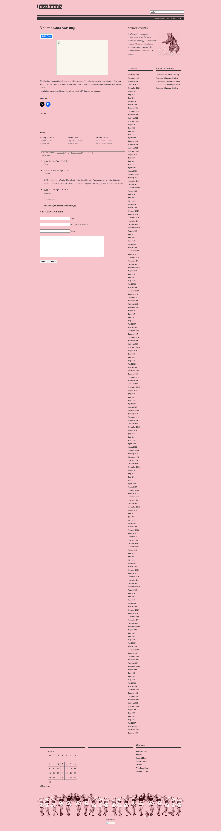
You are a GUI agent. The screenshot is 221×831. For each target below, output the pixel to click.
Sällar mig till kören (171, 78)
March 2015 (132, 407)
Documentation (141, 751)
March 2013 (132, 487)
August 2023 (132, 91)
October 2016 (133, 344)
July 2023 (131, 94)
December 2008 (133, 656)
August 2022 (132, 124)
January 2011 (133, 573)
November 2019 (134, 221)
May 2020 (131, 201)
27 (67, 777)
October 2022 (133, 118)
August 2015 (132, 390)
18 (58, 772)
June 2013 (131, 477)
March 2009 (132, 646)
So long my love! (47, 137)
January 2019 (133, 254)
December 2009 (133, 616)
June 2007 (131, 716)
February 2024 (133, 74)
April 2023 (132, 101)
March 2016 (132, 367)
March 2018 (132, 287)
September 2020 (134, 188)
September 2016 (134, 347)
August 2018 (132, 271)
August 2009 (132, 630)
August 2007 (132, 709)
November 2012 (134, 500)
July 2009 (131, 633)
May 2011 (131, 560)
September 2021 (134, 151)
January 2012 (133, 533)
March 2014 (132, 447)
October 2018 (133, 264)
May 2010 (131, 600)
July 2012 (131, 513)
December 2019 (133, 217)
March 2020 (132, 207)
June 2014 (131, 437)
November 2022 (134, 114)
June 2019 (131, 237)
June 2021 (131, 161)
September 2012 (134, 507)
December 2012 (133, 497)
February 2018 (133, 291)
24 (54, 777)
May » (49, 785)
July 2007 (131, 713)
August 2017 (132, 310)
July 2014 (131, 434)
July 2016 (131, 354)
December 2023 (133, 78)
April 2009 (132, 643)
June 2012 (131, 517)
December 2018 (133, 257)
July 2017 (131, 314)
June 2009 (131, 636)
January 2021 (133, 177)
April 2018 (132, 284)
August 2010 (132, 590)
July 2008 (131, 673)
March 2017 (132, 327)
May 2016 (131, 360)
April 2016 (132, 364)
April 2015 (132, 404)
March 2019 (132, 247)
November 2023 (134, 81)
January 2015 (133, 414)
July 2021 (131, 158)
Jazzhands (49, 7)
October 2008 (133, 663)
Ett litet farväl (102, 137)
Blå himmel (73, 137)
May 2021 (131, 164)
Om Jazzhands (159, 18)
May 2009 (131, 640)
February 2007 (133, 729)
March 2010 (132, 606)
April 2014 (132, 444)
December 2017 (133, 297)
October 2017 (133, 304)
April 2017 (132, 324)
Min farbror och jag (171, 74)
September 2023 (134, 88)
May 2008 (131, 680)
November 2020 (134, 181)
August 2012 (132, 510)
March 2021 (132, 171)
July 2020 (131, 194)
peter (46, 160)
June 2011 (131, 557)
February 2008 (133, 690)
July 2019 (131, 234)
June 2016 (131, 357)
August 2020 (132, 191)
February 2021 (133, 174)
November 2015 (134, 380)
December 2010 (133, 577)
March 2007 (132, 726)
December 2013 (133, 457)
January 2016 (133, 374)
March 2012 (132, 527)
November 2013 (134, 460)
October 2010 (133, 583)
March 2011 (132, 566)
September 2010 (134, 586)
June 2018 (131, 277)
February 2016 (133, 370)
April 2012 (132, 523)
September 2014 (134, 427)
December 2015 (133, 377)
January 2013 (133, 493)
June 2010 (131, 596)
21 (71, 772)
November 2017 (134, 301)
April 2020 (132, 204)
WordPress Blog (142, 768)
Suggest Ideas (141, 758)
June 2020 (131, 198)
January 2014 (133, 453)
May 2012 (131, 520)
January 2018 (133, 294)
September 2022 (134, 121)
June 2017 (131, 317)
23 (50, 777)
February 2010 (133, 610)
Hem (179, 18)
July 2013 (131, 473)
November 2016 (134, 340)
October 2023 (133, 85)
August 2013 (132, 470)
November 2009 (134, 620)
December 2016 (133, 337)
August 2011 (132, 550)
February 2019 (133, 251)
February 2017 (133, 331)
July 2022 (131, 128)
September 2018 (134, 267)
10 (54, 768)
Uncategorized (76, 153)
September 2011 (134, 547)
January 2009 (133, 653)
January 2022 (133, 141)
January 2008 (133, 693)
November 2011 (134, 540)
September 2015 (134, 387)
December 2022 (133, 111)
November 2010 (134, 580)
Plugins (138, 755)
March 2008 (132, 686)
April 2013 (132, 483)
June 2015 (131, 397)
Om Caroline (171, 18)
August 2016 (132, 350)
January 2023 (133, 108)
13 (67, 768)
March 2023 (132, 104)
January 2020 (133, 214)
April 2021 (132, 168)
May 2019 (131, 241)
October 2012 (133, 503)
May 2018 (131, 281)
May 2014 (131, 440)
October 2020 (133, 184)
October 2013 (133, 463)
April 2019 (132, 244)
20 (67, 772)
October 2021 (133, 148)
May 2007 (131, 719)
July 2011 (131, 553)
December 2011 (133, 536)
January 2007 (133, 733)
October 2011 (133, 543)
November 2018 (134, 261)
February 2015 (133, 410)
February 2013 (133, 490)
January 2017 (133, 334)
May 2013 (131, 480)
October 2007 (133, 703)
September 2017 (134, 307)
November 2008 (134, 660)
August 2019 (132, 231)
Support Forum (141, 761)
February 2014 (133, 450)
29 (75, 777)
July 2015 (131, 394)
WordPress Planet (142, 771)
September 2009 (134, 626)
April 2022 (132, 138)
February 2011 (133, 570)
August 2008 (132, 670)
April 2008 (132, 683)
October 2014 (133, 423)
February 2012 (133, 530)
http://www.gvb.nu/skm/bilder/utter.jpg (60, 205)
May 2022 (131, 134)
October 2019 (133, 224)
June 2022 (131, 131)
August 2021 (132, 154)
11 (58, 768)
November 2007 (134, 699)
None (49, 155)
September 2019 (134, 227)
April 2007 (132, 723)
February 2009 (133, 650)
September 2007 (134, 706)
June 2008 (131, 676)
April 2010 (132, 603)
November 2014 (134, 420)
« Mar (42, 785)
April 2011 (132, 563)
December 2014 (133, 417)
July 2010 (131, 593)
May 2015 (131, 400)
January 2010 (133, 613)
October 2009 (133, 623)
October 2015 (133, 384)
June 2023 (131, 98)
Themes (139, 764)
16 (50, 772)
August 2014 (132, 430)
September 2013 (134, 467)
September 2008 (134, 666)
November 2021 (134, 144)
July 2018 (131, 274)
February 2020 (133, 211)
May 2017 (131, 320)
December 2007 (133, 696)
